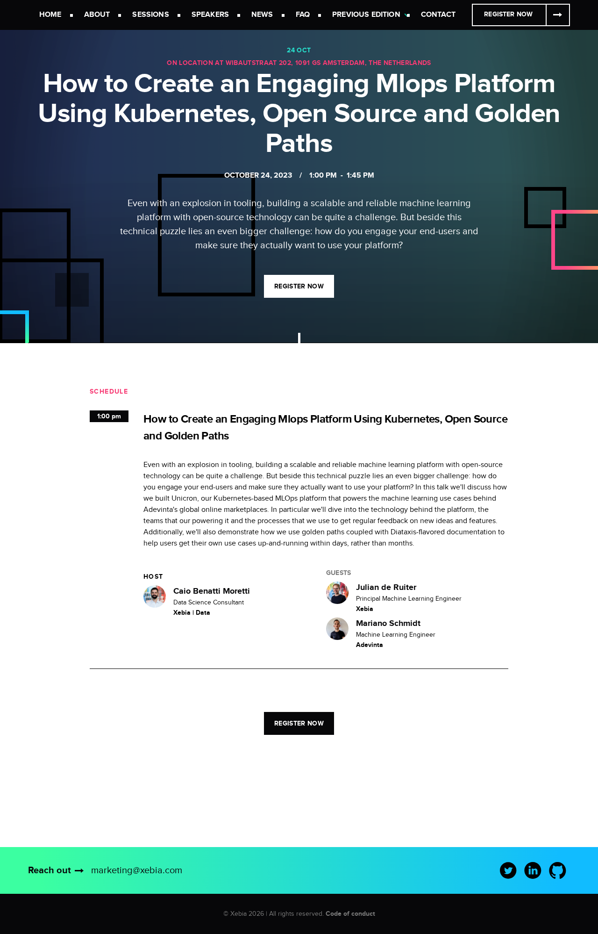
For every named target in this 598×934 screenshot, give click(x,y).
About (97, 14)
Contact (438, 14)
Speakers (210, 14)
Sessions (150, 14)
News (262, 14)
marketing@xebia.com (136, 870)
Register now (299, 286)
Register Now (508, 14)
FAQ (303, 14)
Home (50, 14)
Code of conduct (350, 914)
